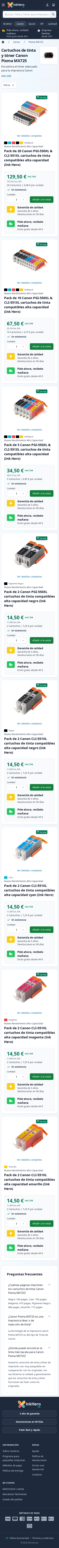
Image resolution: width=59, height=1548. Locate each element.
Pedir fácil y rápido (29, 1429)
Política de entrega (13, 1470)
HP (41, 23)
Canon (20, 23)
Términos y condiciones (43, 1538)
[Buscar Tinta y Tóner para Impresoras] (53, 14)
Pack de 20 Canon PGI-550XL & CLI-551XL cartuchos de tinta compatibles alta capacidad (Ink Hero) (28, 158)
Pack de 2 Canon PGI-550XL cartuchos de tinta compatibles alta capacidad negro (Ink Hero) (29, 599)
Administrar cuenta (13, 1488)
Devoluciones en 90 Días (29, 1421)
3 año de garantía (29, 1413)
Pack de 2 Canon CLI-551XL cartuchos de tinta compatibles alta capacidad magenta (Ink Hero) (29, 1035)
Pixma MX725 (36, 41)
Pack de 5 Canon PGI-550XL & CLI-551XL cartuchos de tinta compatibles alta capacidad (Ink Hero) (27, 452)
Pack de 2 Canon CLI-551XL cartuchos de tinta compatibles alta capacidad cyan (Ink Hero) (29, 890)
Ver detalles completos (29, 135)
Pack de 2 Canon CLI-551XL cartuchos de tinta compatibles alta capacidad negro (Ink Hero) (29, 745)
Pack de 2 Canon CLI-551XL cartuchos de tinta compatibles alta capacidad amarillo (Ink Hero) (29, 1182)
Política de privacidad (19, 1538)
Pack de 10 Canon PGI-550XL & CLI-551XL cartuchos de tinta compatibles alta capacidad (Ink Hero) (28, 305)
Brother (7, 23)
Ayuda (35, 1451)
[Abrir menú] (3, 4)
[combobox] (29, 14)
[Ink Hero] (16, 4)
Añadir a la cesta (42, 200)
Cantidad (11, 194)
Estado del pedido (12, 1499)
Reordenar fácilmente (15, 1494)
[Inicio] (3, 42)
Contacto (37, 1474)
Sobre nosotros (11, 1451)
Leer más (6, 75)
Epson (32, 23)
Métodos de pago (12, 1465)
